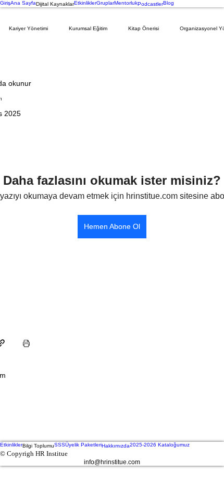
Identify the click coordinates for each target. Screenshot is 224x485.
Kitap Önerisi (143, 28)
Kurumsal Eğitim (88, 28)
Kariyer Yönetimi (28, 28)
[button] (55, 3)
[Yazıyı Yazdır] (26, 343)
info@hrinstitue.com (112, 462)
